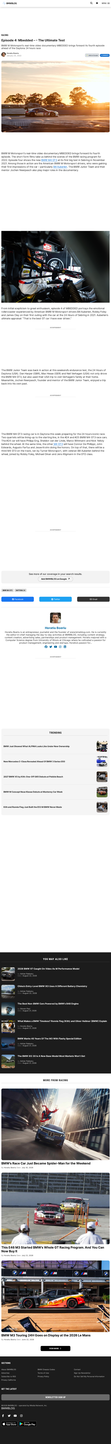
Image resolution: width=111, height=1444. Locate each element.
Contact (77, 1369)
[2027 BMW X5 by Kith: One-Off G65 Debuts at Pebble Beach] (102, 772)
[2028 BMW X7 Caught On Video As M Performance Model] (8, 968)
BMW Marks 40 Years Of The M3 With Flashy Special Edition (49, 1038)
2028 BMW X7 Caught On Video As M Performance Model (48, 968)
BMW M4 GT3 (49, 160)
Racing (4, 35)
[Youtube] (16, 1416)
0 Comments (105, 55)
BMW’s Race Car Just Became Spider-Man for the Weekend (46, 1163)
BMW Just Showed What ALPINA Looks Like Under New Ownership (36, 746)
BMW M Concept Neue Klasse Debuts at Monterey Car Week (33, 792)
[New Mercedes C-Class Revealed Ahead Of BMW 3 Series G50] (102, 757)
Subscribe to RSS (8, 1376)
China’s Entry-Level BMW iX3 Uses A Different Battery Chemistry (52, 986)
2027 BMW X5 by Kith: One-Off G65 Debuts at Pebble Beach (33, 776)
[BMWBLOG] (55, 1408)
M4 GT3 (58, 444)
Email (94, 599)
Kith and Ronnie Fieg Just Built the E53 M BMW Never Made (33, 807)
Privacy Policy (43, 1376)
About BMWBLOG (8, 1369)
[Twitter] (51, 646)
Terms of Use (43, 1373)
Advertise (5, 1373)
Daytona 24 (20, 590)
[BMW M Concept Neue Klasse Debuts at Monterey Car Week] (102, 788)
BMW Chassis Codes (46, 1369)
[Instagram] (60, 646)
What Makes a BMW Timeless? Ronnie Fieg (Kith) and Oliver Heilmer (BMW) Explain (62, 1021)
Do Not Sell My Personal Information (89, 1376)
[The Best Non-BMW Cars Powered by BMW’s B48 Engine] (8, 1003)
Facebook (18, 599)
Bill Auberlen (60, 166)
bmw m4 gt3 (7, 590)
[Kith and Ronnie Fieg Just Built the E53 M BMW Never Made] (102, 803)
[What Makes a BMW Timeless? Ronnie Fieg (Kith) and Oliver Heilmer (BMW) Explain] (8, 1021)
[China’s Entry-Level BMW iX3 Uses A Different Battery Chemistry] (8, 986)
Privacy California (8, 1380)
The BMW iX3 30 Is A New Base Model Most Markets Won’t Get (51, 1056)
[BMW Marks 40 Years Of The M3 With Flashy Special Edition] (8, 1038)
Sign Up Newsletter (82, 1373)
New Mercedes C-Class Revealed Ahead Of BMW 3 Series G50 (34, 761)
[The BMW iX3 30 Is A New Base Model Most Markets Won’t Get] (8, 1056)
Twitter (56, 599)
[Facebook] (46, 646)
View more (54, 1348)
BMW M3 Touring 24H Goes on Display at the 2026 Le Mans (46, 1335)
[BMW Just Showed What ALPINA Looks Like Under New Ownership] (102, 742)
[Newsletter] (97, 3)
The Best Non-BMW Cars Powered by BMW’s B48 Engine (48, 1003)
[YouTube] (55, 646)
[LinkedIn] (65, 646)
